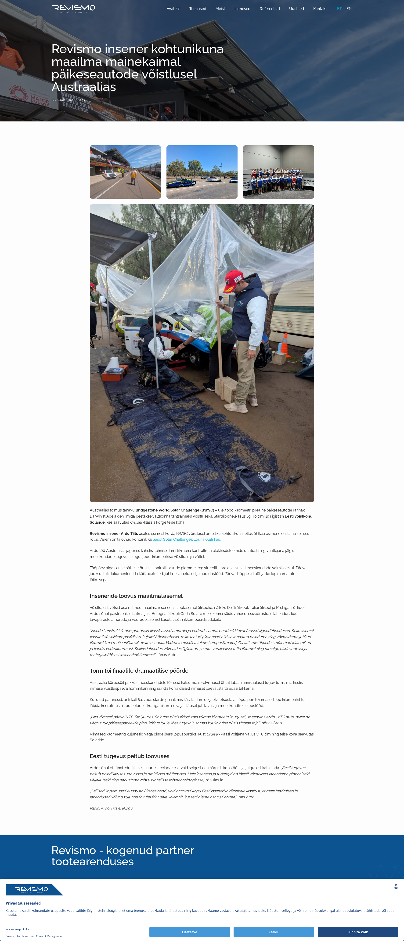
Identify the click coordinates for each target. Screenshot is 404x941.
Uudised (296, 9)
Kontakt (320, 9)
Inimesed (242, 9)
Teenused (197, 9)
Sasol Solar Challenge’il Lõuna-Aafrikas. (187, 539)
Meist (220, 9)
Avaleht (173, 9)
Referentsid (270, 9)
